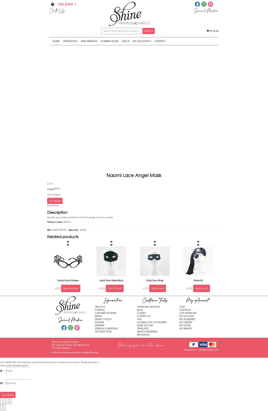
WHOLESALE (143, 334)
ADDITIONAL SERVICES (148, 306)
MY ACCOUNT (141, 41)
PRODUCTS (69, 41)
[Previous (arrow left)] (1, 407)
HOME (56, 41)
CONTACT (159, 41)
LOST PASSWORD (188, 313)
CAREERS (100, 310)
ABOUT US (100, 306)
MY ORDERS (185, 322)
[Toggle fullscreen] (4, 401)
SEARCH (148, 31)
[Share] (7, 401)
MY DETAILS (185, 325)
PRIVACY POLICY (103, 319)
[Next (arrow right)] (4, 407)
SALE (125, 41)
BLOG (140, 310)
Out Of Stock (114, 288)
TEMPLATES (142, 328)
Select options (70, 288)
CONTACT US (143, 316)
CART (182, 306)
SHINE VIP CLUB (145, 325)
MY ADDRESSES (187, 319)
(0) (214, 31)
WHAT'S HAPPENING (147, 331)
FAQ (139, 319)
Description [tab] (53, 205)
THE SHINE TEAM (103, 331)
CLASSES (141, 313)
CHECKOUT (185, 310)
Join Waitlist (55, 201)
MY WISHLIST (185, 328)
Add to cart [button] (157, 288)
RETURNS (99, 322)
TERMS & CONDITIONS (106, 328)
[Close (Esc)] (10, 401)
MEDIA (98, 316)
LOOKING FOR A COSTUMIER (152, 322)
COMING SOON (109, 41)
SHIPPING (99, 325)
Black (57, 188)
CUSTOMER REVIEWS (105, 313)
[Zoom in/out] (1, 401)
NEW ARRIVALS (89, 41)
